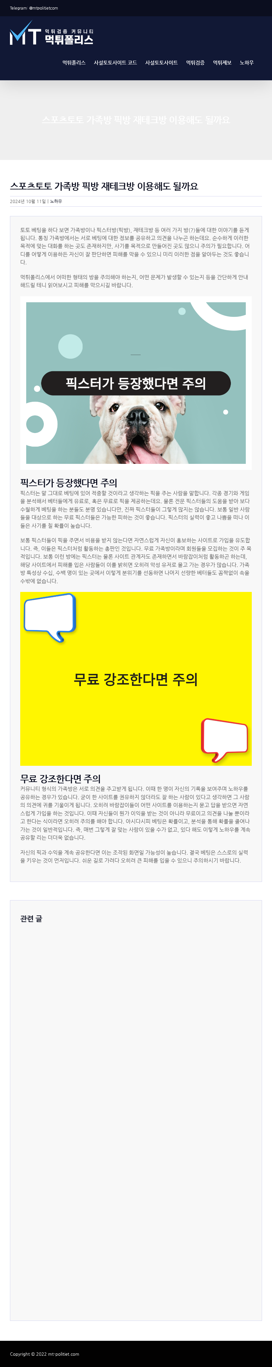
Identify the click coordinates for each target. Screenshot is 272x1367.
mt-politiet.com (63, 1353)
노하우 (56, 201)
